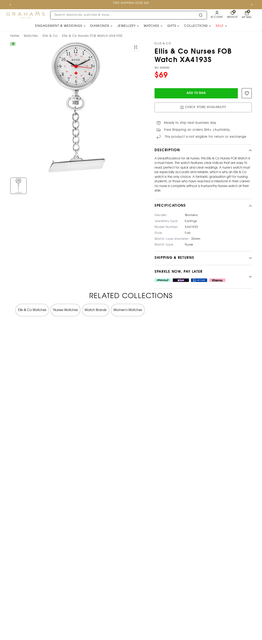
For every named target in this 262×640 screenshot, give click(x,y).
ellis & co (50, 36)
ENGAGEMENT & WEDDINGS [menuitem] (58, 26)
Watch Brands (95, 310)
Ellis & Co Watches (32, 310)
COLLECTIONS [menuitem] (196, 26)
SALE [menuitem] (220, 26)
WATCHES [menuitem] (151, 26)
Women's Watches (127, 310)
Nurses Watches (65, 310)
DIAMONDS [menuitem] (99, 26)
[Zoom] (136, 47)
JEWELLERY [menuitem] (126, 26)
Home (14, 36)
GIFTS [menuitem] (171, 26)
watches (31, 36)
